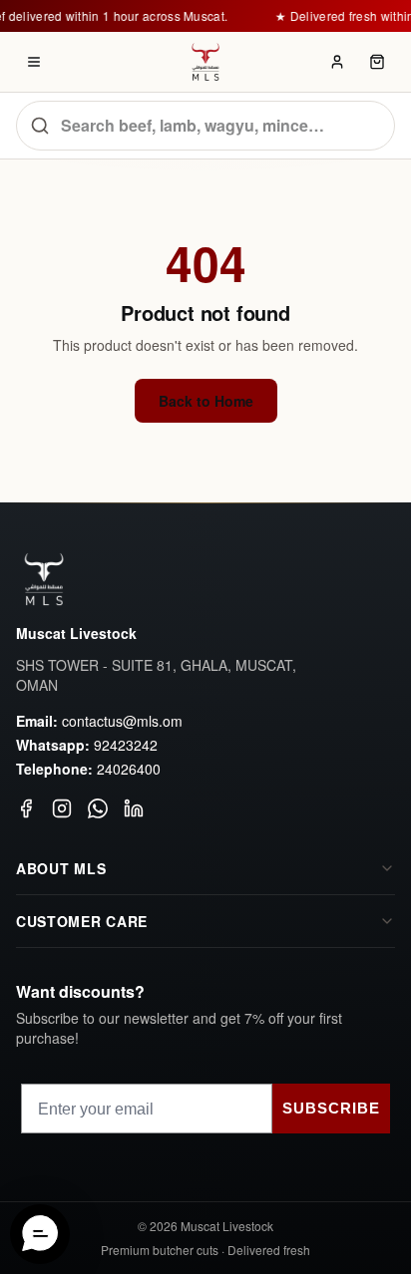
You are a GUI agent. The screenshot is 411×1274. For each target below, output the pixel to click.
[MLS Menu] (34, 62)
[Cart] (377, 62)
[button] (40, 1234)
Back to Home (206, 401)
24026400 (129, 769)
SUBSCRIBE (331, 1108)
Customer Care (82, 921)
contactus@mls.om (122, 721)
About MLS (61, 868)
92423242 (126, 745)
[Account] (337, 62)
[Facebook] (26, 808)
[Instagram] (62, 808)
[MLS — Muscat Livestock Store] (205, 62)
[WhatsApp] (98, 808)
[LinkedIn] (134, 808)
